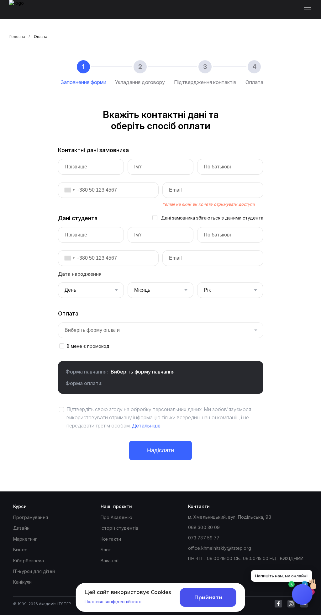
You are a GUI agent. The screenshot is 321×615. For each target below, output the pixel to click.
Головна (17, 36)
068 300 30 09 (204, 527)
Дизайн (21, 528)
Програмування (30, 517)
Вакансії (109, 560)
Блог (106, 549)
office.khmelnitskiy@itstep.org (219, 548)
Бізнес (20, 549)
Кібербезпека (28, 560)
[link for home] (20, 12)
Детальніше (146, 425)
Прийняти (208, 597)
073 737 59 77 (204, 537)
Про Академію (117, 517)
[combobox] (67, 190)
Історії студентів (119, 528)
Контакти (111, 539)
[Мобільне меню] (309, 9)
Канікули (22, 582)
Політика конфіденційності (113, 601)
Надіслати (160, 450)
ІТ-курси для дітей (34, 571)
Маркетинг (25, 539)
